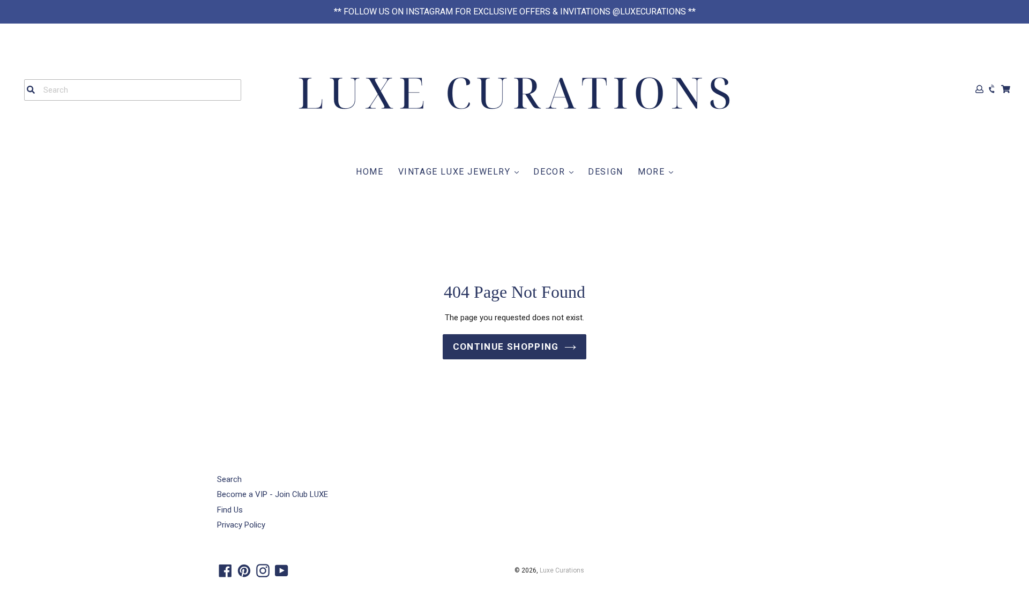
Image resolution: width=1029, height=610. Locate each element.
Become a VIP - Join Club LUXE (272, 494)
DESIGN (605, 172)
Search (229, 479)
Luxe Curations (562, 570)
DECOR (550, 172)
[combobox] (132, 90)
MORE (653, 172)
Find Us (230, 510)
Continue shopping (506, 346)
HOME (369, 172)
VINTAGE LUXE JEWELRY (456, 172)
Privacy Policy (241, 525)
